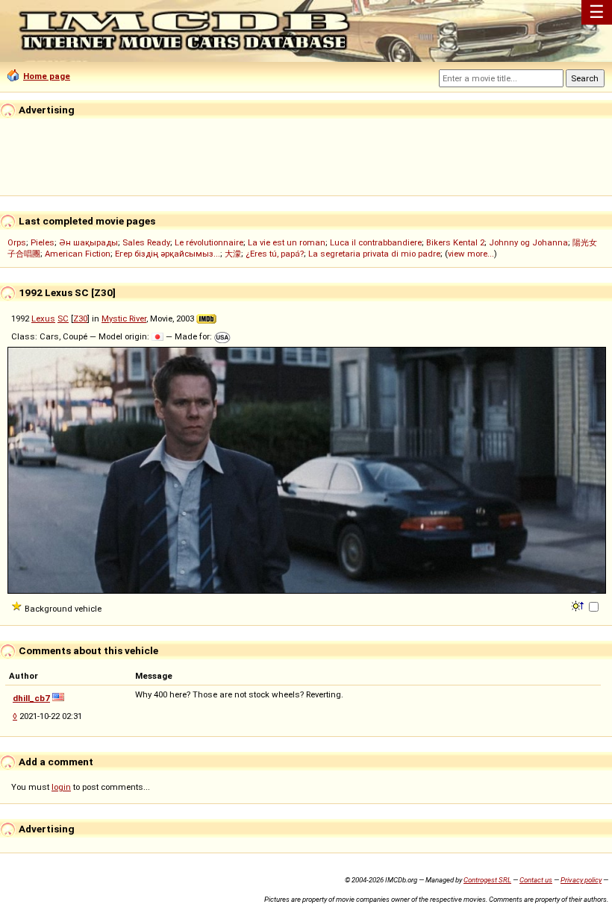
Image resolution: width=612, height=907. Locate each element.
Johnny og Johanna (528, 242)
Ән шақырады (88, 242)
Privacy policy (581, 880)
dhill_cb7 (31, 698)
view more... (471, 253)
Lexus (43, 318)
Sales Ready (146, 242)
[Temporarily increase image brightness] (579, 605)
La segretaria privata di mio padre (374, 253)
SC (63, 318)
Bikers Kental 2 (455, 242)
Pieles (42, 242)
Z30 (80, 318)
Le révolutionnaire (209, 242)
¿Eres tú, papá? (275, 253)
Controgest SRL (487, 880)
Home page (46, 76)
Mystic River (124, 318)
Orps (16, 242)
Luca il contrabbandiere (376, 242)
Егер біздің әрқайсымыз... (167, 253)
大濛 (233, 253)
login (61, 787)
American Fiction (77, 253)
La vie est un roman (286, 242)
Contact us (535, 880)
